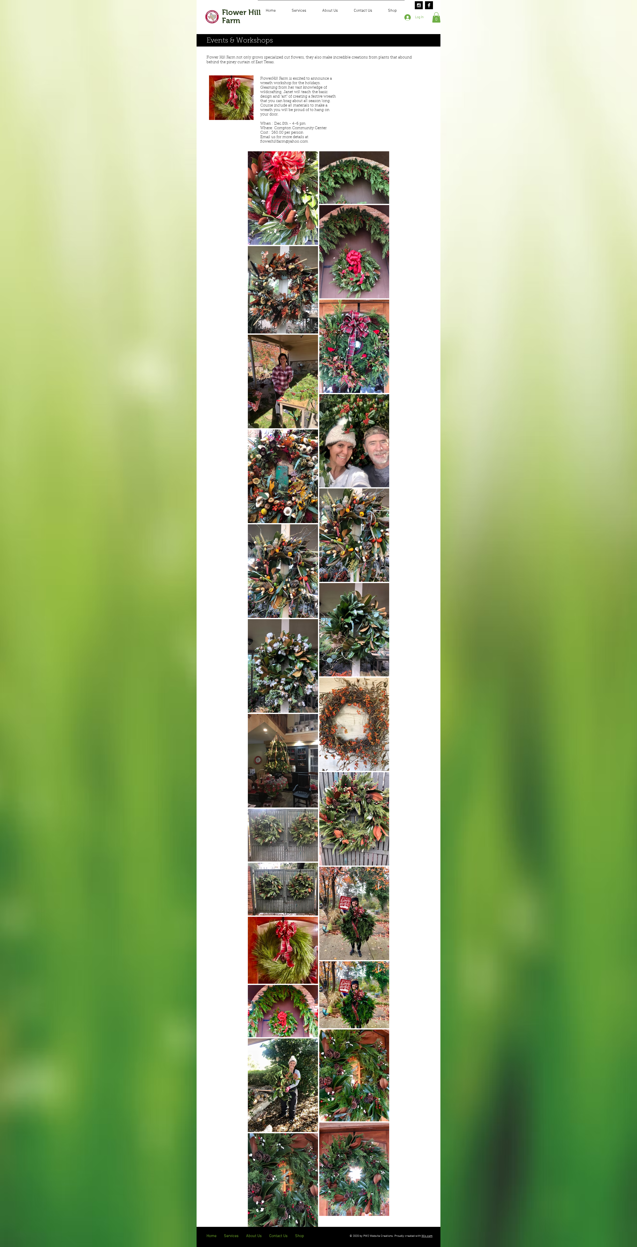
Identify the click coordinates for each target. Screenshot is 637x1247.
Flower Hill (241, 12)
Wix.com (427, 1236)
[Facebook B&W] (429, 5)
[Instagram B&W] (419, 5)
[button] (436, 17)
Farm (231, 20)
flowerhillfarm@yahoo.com (284, 142)
